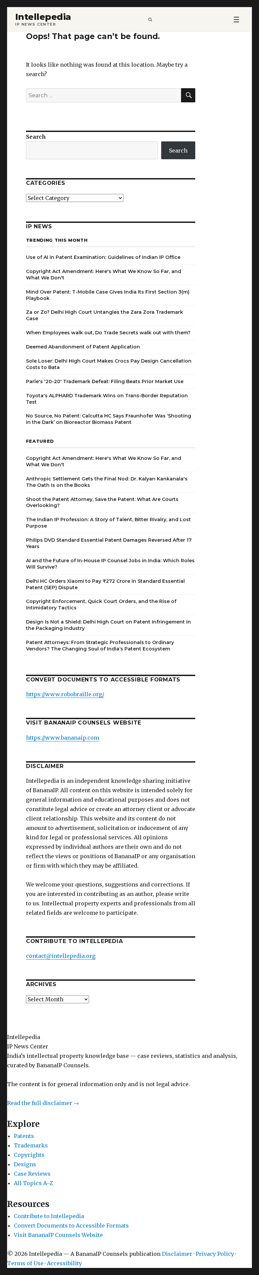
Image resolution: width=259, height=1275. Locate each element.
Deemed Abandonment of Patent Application (83, 347)
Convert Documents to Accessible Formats (71, 1225)
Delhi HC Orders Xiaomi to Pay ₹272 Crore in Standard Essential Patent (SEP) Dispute (105, 584)
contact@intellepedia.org (60, 955)
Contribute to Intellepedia (49, 1216)
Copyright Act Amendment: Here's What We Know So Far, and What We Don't (103, 274)
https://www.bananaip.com (62, 737)
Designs (25, 1164)
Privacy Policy (215, 1253)
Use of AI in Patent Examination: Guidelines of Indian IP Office (103, 257)
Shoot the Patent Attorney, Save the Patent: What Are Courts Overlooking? (102, 502)
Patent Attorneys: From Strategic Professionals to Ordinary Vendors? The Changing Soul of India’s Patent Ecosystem (100, 645)
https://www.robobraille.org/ (65, 694)
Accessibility (64, 1263)
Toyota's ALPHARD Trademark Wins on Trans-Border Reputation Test (107, 399)
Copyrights (29, 1154)
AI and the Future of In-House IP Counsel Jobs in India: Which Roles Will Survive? (110, 564)
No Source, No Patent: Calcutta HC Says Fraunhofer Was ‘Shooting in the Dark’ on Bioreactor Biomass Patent (108, 419)
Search (36, 136)
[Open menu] (236, 19)
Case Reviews (32, 1173)
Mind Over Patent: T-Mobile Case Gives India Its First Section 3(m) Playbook (108, 295)
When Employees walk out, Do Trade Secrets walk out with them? (108, 333)
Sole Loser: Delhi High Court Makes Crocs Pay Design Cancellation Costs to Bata (109, 364)
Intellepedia (43, 17)
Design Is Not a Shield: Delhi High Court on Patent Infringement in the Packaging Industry (108, 625)
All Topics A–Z (33, 1183)
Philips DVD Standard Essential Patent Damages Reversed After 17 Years (109, 543)
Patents (24, 1136)
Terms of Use (25, 1263)
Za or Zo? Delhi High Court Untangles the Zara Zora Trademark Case (104, 315)
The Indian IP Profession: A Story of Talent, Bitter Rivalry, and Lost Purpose (108, 522)
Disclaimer (177, 1253)
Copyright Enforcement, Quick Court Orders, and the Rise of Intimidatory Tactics (101, 604)
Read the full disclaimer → (43, 1103)
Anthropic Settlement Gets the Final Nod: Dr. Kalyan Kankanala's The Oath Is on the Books (107, 482)
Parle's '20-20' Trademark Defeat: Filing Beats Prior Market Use (104, 381)
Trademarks (31, 1145)
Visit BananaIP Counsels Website (58, 1235)
